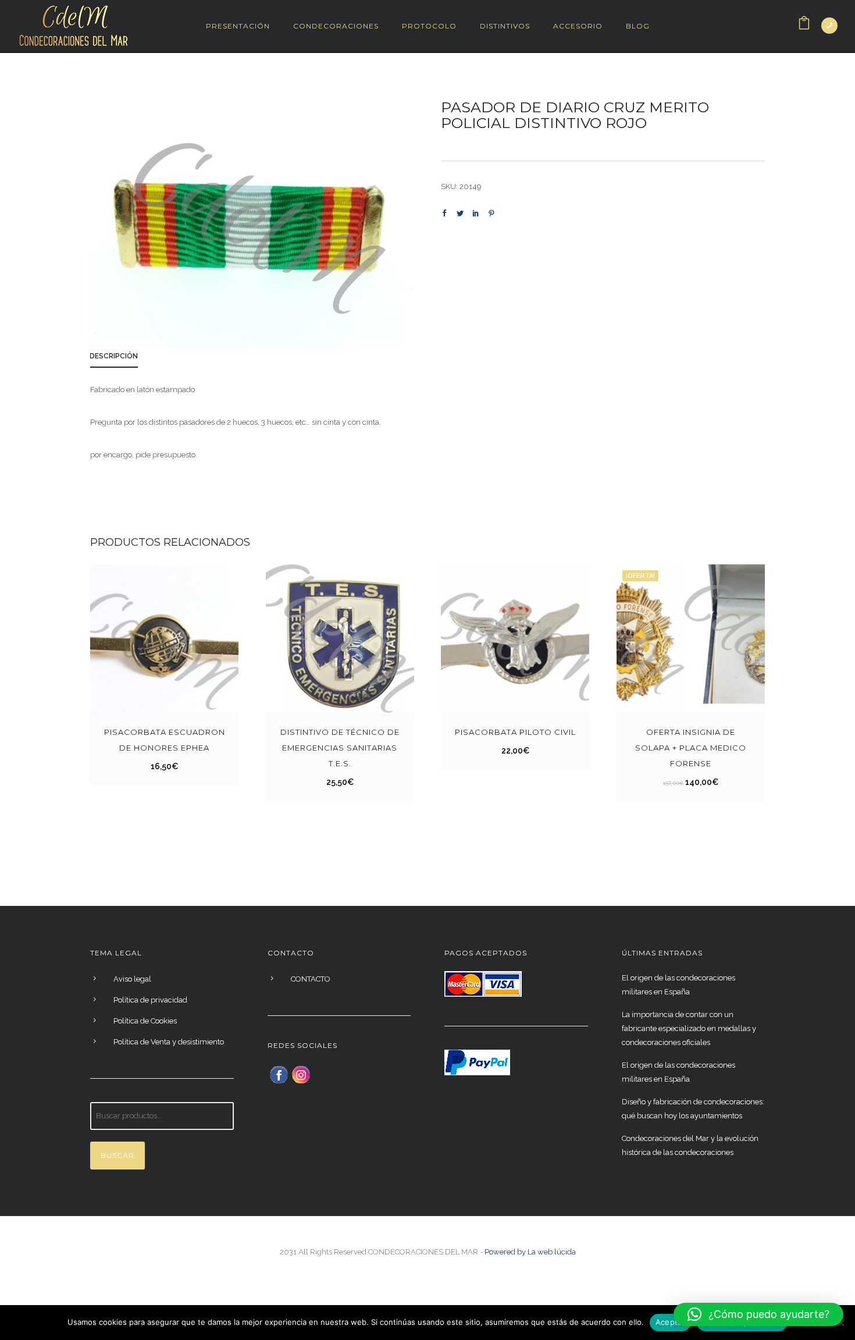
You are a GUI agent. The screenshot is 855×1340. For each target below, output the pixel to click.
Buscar (117, 1155)
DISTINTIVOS (505, 26)
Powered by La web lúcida (530, 1251)
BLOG (638, 26)
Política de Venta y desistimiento (168, 1041)
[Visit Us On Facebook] (279, 1073)
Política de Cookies (145, 1020)
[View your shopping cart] (804, 26)
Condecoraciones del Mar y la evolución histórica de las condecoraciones (690, 1145)
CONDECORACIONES (336, 26)
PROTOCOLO (429, 26)
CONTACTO (310, 979)
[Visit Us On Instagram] (301, 1073)
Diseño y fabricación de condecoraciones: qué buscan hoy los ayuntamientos (693, 1108)
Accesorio (578, 26)
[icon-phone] (829, 25)
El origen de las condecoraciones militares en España (678, 984)
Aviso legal (132, 979)
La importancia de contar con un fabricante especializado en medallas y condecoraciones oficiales (689, 1028)
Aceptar (670, 1322)
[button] (758, 1314)
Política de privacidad (150, 1000)
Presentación (238, 26)
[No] (840, 1322)
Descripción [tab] (114, 356)
